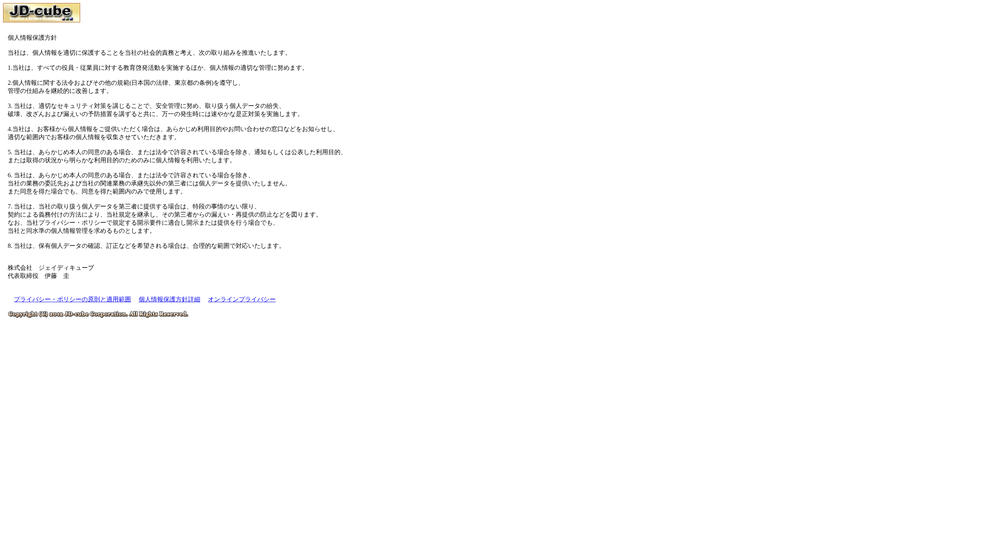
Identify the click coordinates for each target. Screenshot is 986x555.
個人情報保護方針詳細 (169, 299)
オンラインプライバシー (242, 299)
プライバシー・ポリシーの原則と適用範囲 (72, 299)
